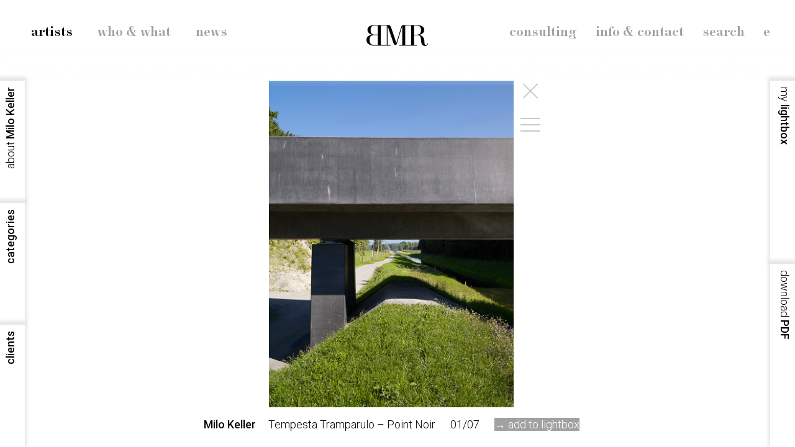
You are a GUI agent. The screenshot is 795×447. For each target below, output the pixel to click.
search (723, 32)
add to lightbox (543, 424)
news (211, 32)
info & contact (640, 32)
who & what (134, 32)
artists (52, 32)
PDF (784, 305)
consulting (543, 32)
